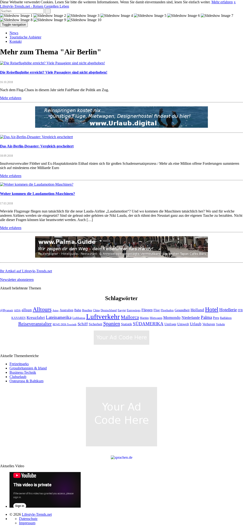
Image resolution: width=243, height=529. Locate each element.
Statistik (126, 324)
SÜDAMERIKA (148, 323)
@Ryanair (6, 310)
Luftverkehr (103, 316)
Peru (216, 318)
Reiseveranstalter (35, 323)
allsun (27, 310)
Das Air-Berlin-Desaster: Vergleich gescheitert (37, 146)
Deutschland (109, 310)
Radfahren (226, 318)
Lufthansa (78, 318)
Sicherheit (95, 324)
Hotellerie (228, 309)
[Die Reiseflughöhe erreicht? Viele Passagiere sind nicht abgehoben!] (52, 63)
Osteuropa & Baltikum (26, 381)
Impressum (27, 523)
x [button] (235, 2)
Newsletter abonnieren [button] (17, 280)
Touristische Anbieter (25, 37)
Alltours (42, 309)
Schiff (83, 324)
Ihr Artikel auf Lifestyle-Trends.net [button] (26, 271)
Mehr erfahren (222, 2)
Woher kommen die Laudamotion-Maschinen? (37, 194)
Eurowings (133, 310)
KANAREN (18, 318)
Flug (157, 310)
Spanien (111, 323)
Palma (206, 317)
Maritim (144, 318)
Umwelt (183, 324)
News (13, 33)
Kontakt (15, 41)
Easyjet (122, 310)
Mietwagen (156, 318)
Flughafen (167, 310)
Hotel (211, 309)
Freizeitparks (19, 364)
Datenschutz (28, 519)
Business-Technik (22, 372)
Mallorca (130, 317)
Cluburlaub (17, 377)
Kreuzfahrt (36, 317)
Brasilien (87, 310)
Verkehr (220, 324)
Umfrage (170, 324)
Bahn (77, 310)
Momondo (172, 317)
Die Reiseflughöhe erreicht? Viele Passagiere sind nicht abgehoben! (53, 72)
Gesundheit (182, 310)
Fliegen (147, 310)
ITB (240, 310)
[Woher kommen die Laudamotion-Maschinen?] (36, 184)
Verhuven (208, 324)
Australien (66, 310)
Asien (55, 310)
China (96, 310)
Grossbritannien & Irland (28, 368)
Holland (197, 310)
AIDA (17, 310)
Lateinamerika (58, 317)
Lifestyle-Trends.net (34, 6)
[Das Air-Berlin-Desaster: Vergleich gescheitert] (36, 137)
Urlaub (195, 324)
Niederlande (191, 318)
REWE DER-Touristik (65, 324)
